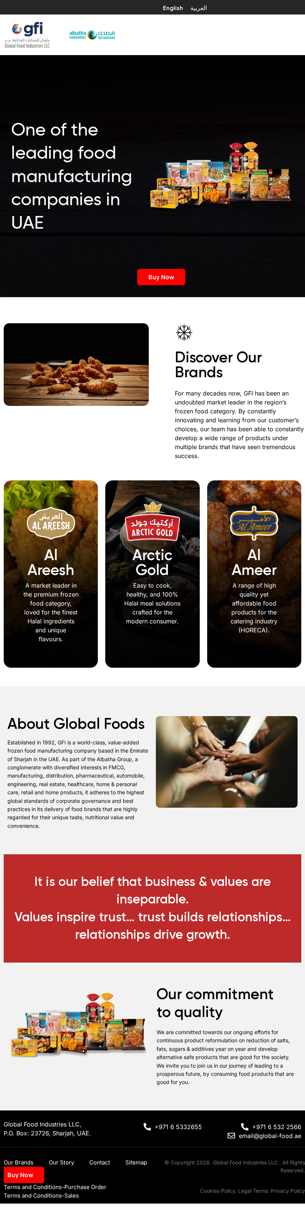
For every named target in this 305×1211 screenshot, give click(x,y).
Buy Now (161, 277)
